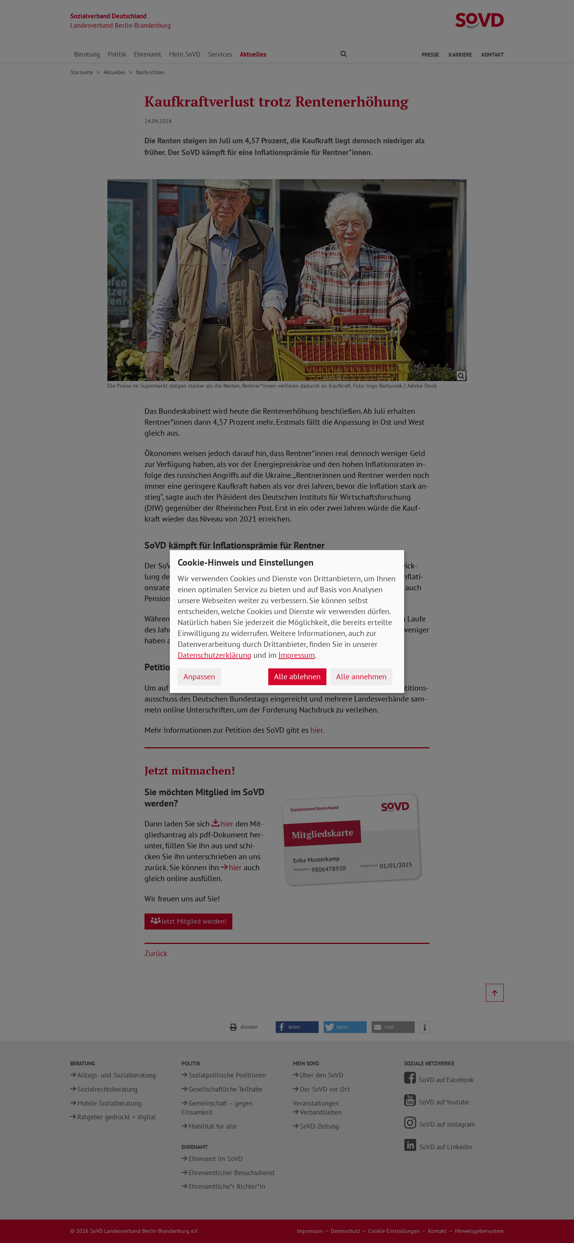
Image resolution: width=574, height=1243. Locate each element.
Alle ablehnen (297, 676)
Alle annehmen (361, 676)
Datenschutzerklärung (214, 655)
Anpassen (199, 676)
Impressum (296, 655)
